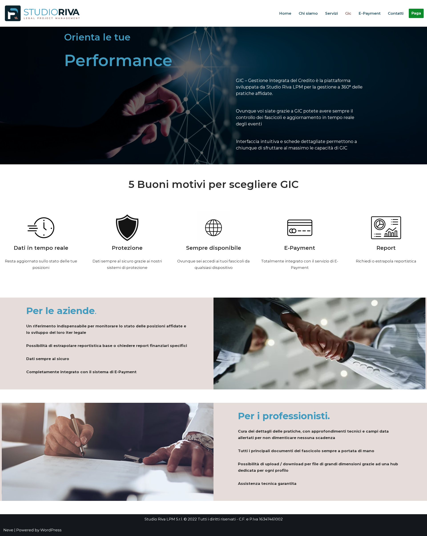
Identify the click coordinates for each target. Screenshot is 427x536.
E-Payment (370, 13)
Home (285, 13)
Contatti (395, 13)
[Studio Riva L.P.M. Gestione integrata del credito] (43, 13)
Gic (348, 13)
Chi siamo (308, 13)
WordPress (51, 530)
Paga (416, 13)
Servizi (331, 13)
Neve (8, 530)
